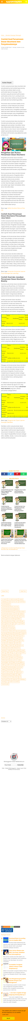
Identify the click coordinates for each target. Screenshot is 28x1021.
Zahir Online (5, 684)
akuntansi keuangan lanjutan (10, 606)
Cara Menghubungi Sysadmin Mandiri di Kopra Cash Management (17, 980)
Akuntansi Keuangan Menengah (10, 609)
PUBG (9, 660)
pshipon (20, 657)
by (14, 623)
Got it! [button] (8, 1018)
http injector (5, 638)
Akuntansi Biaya (6, 604)
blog (3, 623)
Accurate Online (13, 599)
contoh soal (10, 626)
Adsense (4, 601)
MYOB (23, 650)
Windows (15, 679)
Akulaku (15, 601)
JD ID (3, 643)
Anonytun (9, 616)
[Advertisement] (14, 19)
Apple (15, 616)
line (15, 645)
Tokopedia (4, 676)
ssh (19, 669)
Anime (3, 616)
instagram (19, 638)
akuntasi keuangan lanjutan (10, 614)
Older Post (23, 591)
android (21, 614)
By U (17, 623)
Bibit (22, 621)
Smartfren (10, 669)
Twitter (11, 676)
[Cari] (26, 1)
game (9, 635)
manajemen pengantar (14, 647)
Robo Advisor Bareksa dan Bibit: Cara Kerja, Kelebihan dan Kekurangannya (17, 952)
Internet (4, 640)
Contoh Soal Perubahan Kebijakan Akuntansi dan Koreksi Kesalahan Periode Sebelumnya (20, 541)
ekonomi (16, 633)
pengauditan (5, 657)
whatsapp (4, 679)
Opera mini (9, 652)
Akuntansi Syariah (20, 611)
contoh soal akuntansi (8, 628)
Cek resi (22, 623)
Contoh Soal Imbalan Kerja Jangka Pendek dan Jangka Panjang (6, 524)
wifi (10, 679)
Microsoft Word (6, 650)
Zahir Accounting (14, 681)
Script (3, 664)
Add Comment (4, 48)
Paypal (23, 652)
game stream (15, 635)
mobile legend (16, 650)
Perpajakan (13, 657)
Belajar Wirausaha (7, 621)
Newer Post (5, 591)
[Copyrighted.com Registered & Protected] (5, 927)
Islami (21, 640)
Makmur (4, 647)
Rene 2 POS (15, 662)
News (3, 652)
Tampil (9, 82)
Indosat (13, 638)
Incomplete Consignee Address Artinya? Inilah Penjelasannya (15, 966)
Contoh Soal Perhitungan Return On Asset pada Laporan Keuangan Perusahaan (7, 541)
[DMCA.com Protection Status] (15, 927)
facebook (23, 633)
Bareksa (18, 618)
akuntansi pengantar (7, 611)
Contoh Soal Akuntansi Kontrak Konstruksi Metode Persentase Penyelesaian (20, 525)
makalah (20, 645)
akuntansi (22, 601)
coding (4, 626)
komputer (17, 643)
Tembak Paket (18, 672)
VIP (20, 676)
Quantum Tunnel (16, 660)
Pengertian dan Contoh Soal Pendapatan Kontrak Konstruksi (20, 491)
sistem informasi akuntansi (15, 667)
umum (16, 676)
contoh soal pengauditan (9, 630)
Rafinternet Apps (6, 662)
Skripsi (3, 669)
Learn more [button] (5, 1014)
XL (7, 681)
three (19, 674)
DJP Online (4, 633)
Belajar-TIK (17, 621)
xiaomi (3, 681)
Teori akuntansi (6, 674)
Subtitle (4, 672)
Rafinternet (14, 1)
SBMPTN (22, 662)
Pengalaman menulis (14, 655)
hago (22, 635)
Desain (23, 630)
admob (21, 599)
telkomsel (11, 672)
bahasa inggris (11, 618)
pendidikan (5, 655)
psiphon (4, 660)
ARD (19, 616)
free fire (4, 635)
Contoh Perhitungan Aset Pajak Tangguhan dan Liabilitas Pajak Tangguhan (7, 492)
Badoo (3, 618)
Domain (11, 633)
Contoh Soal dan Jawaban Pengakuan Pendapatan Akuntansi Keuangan (6, 508)
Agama (9, 601)
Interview (10, 640)
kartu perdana (10, 643)
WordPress (22, 679)
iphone (17, 640)
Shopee (22, 664)
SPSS (15, 669)
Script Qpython (11, 664)
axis (23, 616)
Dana (19, 630)
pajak (18, 652)
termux (14, 674)
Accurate (4, 599)
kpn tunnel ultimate (7, 645)
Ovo (14, 652)
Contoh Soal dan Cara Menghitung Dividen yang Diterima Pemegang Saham (19, 508)
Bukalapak (9, 623)
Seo (17, 664)
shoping (4, 667)
